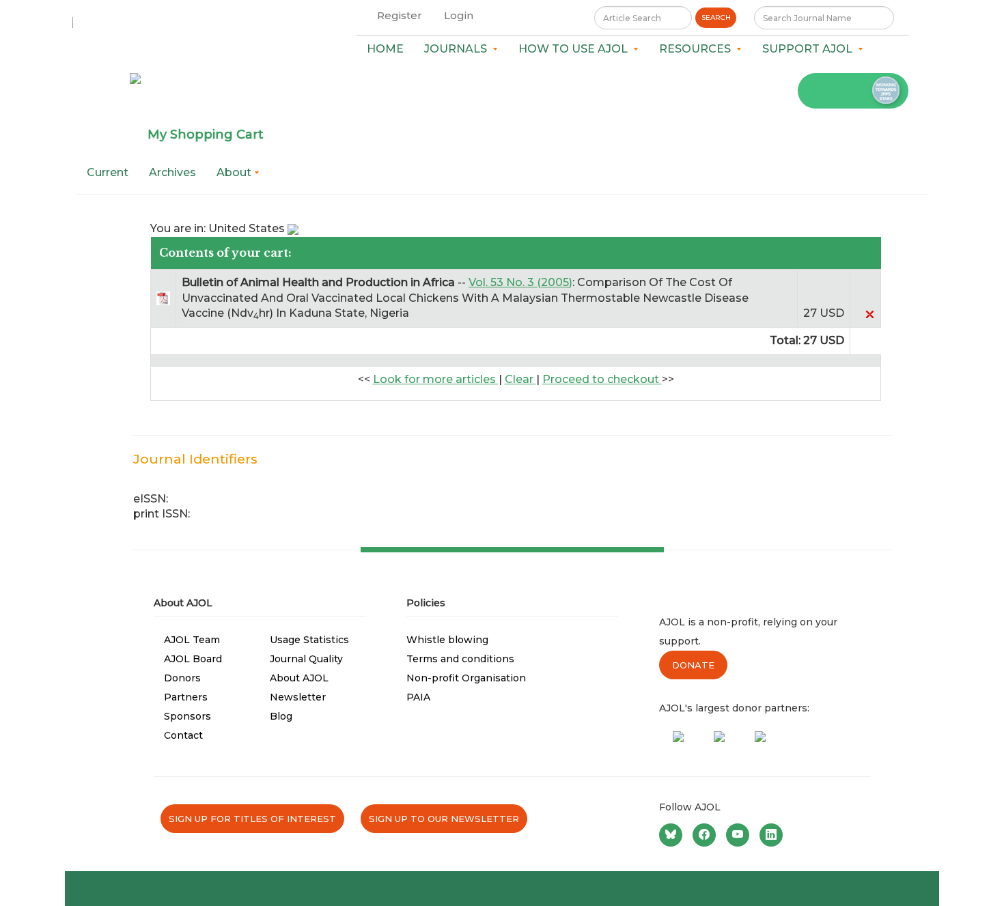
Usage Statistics (309, 640)
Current (107, 172)
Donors (182, 678)
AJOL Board (193, 659)
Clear (520, 379)
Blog (281, 716)
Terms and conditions (460, 659)
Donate (693, 665)
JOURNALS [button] (458, 48)
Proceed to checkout (602, 379)
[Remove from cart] (869, 313)
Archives (172, 172)
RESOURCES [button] (697, 48)
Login (458, 15)
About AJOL (299, 678)
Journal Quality (306, 659)
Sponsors (187, 716)
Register (399, 15)
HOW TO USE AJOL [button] (575, 48)
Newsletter (298, 697)
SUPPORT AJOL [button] (810, 48)
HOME (385, 48)
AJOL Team (192, 640)
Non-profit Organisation (466, 678)
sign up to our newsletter (444, 818)
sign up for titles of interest (252, 818)
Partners (186, 697)
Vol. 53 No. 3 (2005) (520, 282)
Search (716, 17)
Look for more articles (436, 379)
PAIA (418, 697)
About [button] (235, 172)
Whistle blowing (447, 640)
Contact (183, 735)
